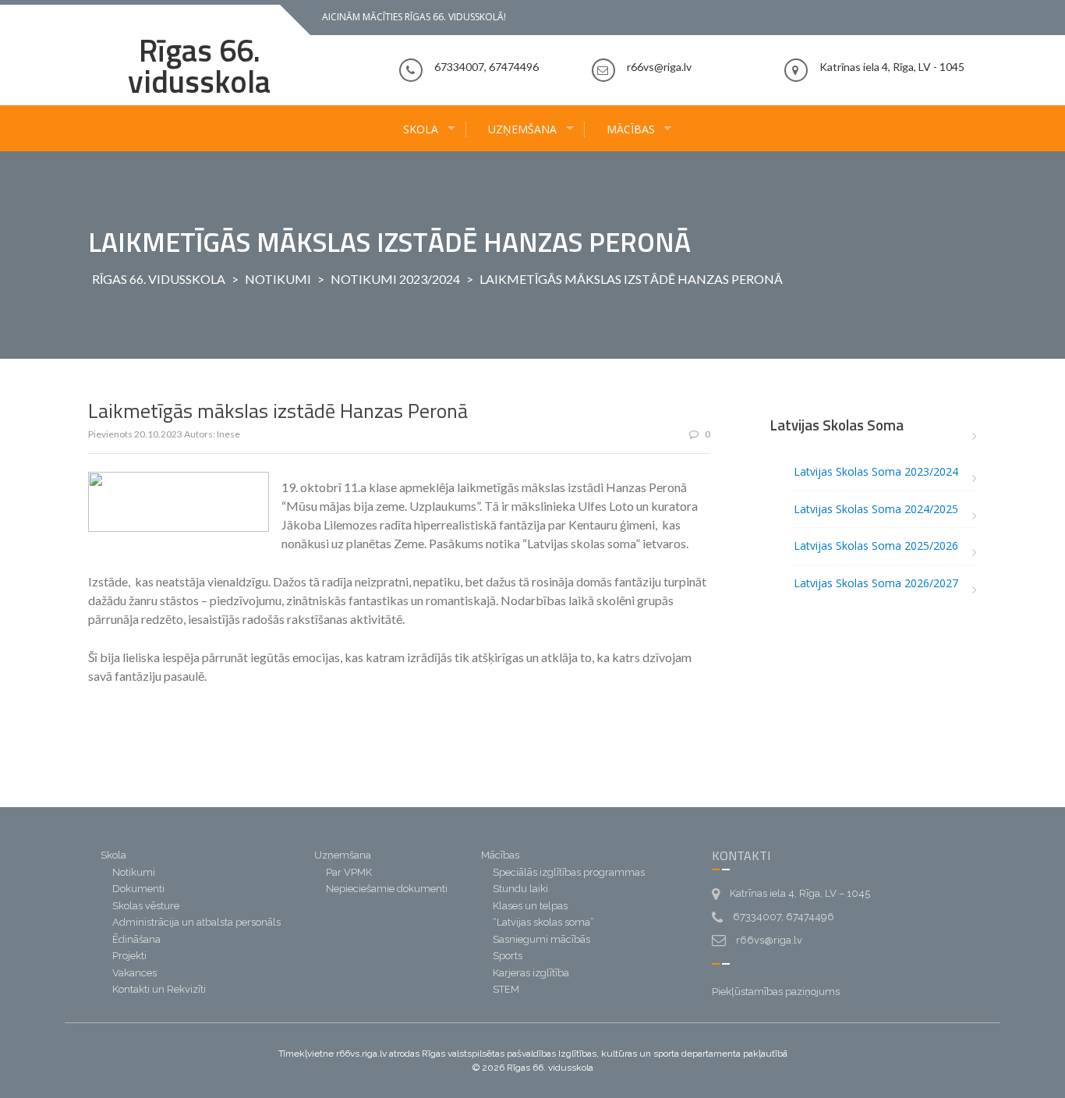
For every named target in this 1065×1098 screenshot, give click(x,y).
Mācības (631, 129)
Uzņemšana (522, 129)
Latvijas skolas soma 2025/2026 (876, 545)
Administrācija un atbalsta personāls (196, 922)
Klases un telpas (530, 906)
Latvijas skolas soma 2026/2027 (876, 583)
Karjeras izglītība (531, 973)
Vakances (134, 973)
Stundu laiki (520, 888)
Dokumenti (138, 888)
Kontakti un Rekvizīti (159, 989)
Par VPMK (349, 872)
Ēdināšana (136, 939)
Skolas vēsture (145, 906)
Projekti (129, 956)
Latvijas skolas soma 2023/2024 (876, 471)
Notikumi (278, 278)
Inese (228, 434)
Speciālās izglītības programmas (569, 872)
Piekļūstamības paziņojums (776, 991)
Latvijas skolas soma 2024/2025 (876, 508)
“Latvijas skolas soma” (543, 922)
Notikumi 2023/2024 (395, 278)
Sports (507, 956)
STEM (506, 989)
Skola (420, 129)
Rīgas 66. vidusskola (199, 66)
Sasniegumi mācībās (541, 939)
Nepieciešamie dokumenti (387, 888)
